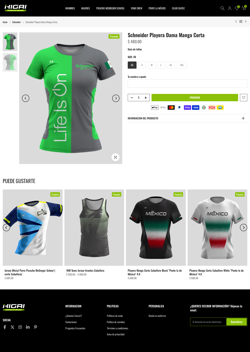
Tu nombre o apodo (137, 76)
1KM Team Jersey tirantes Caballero (85, 270)
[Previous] (25, 98)
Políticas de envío (115, 316)
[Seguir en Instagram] (20, 327)
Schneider (16, 22)
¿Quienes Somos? (73, 316)
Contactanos (71, 322)
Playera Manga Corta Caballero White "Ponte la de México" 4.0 (216, 272)
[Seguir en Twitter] (12, 327)
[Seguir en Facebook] (5, 327)
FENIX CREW (136, 8)
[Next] (116, 98)
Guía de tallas (135, 49)
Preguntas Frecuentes (75, 328)
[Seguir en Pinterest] (35, 327)
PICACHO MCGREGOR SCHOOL (110, 8)
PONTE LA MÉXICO (157, 8)
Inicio (5, 22)
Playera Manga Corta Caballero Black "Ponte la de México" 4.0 (155, 272)
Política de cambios (116, 322)
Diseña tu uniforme (157, 316)
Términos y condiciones (117, 328)
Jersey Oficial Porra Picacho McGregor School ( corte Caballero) (30, 272)
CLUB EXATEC (178, 8)
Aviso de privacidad (115, 334)
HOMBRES (70, 8)
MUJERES (85, 8)
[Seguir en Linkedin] (28, 327)
